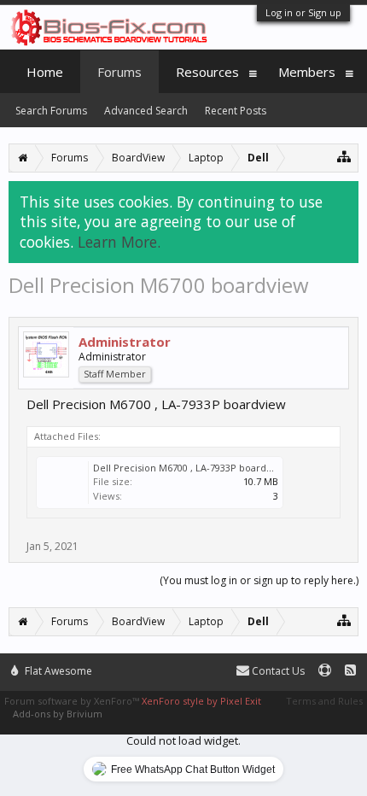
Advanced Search (146, 110)
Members (306, 71)
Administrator (125, 341)
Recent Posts (235, 110)
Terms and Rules (324, 700)
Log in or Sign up (303, 12)
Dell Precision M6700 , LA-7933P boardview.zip (198, 467)
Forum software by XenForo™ (73, 700)
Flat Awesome (57, 671)
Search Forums (51, 110)
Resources (207, 71)
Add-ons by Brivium (57, 713)
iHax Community (183, 663)
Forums (119, 71)
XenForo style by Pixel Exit (201, 700)
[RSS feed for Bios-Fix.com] (350, 670)
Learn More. (119, 241)
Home (44, 71)
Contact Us (277, 671)
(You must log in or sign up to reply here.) (259, 580)
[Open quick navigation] (344, 156)
